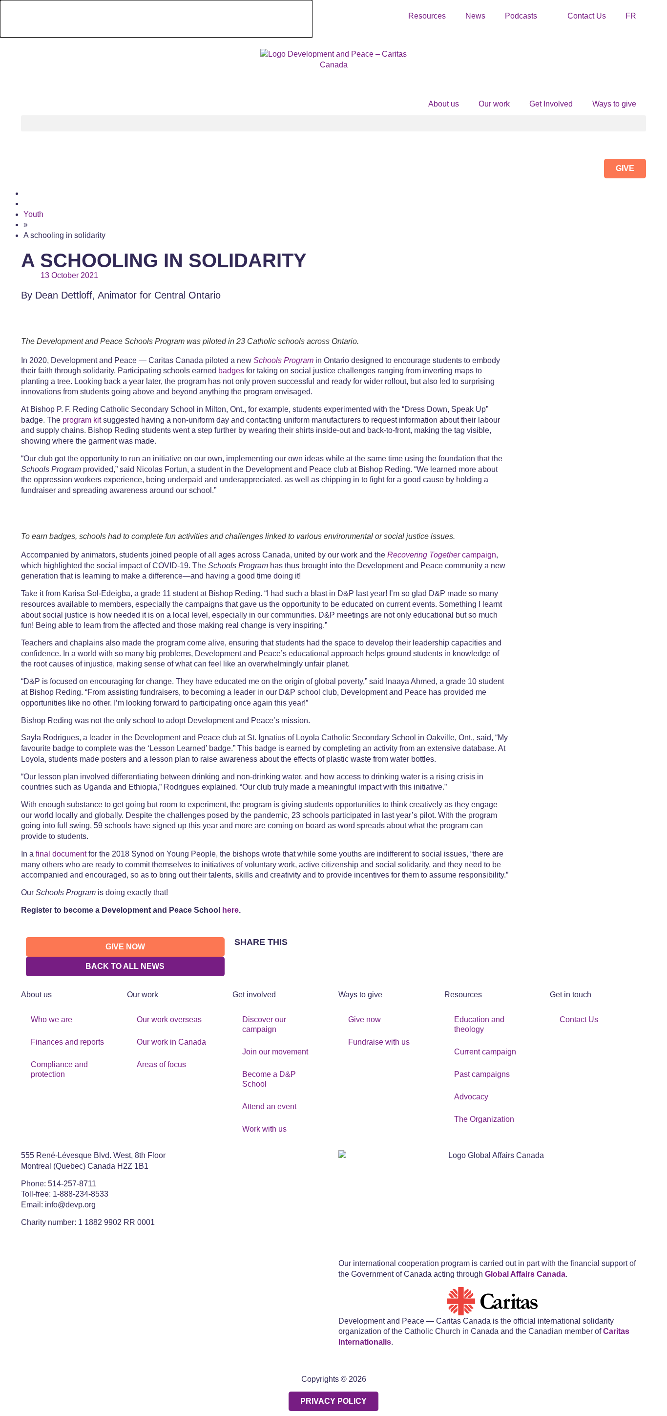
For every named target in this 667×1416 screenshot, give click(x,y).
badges (231, 370)
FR (630, 16)
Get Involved (551, 104)
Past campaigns (482, 1074)
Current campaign (485, 1052)
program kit (82, 420)
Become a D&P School (269, 1079)
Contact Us (586, 16)
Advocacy (471, 1097)
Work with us (264, 1129)
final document (61, 854)
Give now (364, 1019)
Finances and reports (67, 1042)
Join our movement (275, 1052)
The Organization (484, 1119)
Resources (427, 16)
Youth (33, 214)
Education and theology (479, 1024)
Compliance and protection (59, 1069)
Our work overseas (169, 1019)
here (230, 910)
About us (443, 104)
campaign (441, 555)
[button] (333, 123)
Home (33, 193)
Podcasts (521, 16)
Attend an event (269, 1106)
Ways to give (614, 104)
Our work (494, 104)
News (475, 16)
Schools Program (283, 360)
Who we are (51, 1019)
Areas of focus (161, 1064)
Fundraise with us (379, 1042)
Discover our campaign (264, 1024)
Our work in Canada (171, 1042)
